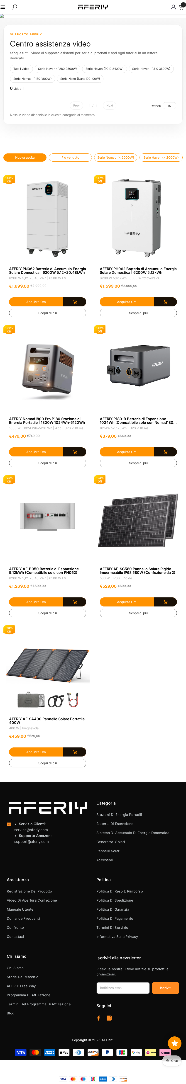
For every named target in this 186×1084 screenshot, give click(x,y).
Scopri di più (47, 313)
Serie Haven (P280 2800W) (57, 68)
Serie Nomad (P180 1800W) (32, 78)
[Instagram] (109, 1018)
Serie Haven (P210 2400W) (105, 68)
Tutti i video (21, 68)
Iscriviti (165, 988)
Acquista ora (36, 302)
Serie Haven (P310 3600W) (151, 68)
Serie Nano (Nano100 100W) (80, 78)
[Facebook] (98, 1018)
